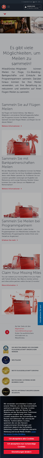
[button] (21, 452)
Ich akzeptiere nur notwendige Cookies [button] (21, 445)
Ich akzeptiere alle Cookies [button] (21, 439)
